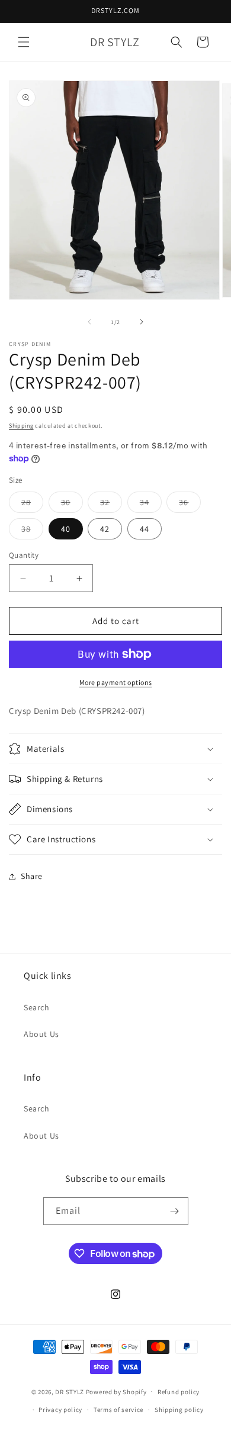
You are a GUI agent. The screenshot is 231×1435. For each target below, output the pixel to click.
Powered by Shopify (116, 1391)
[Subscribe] (175, 1211)
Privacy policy (60, 1409)
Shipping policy (179, 1409)
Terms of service (118, 1409)
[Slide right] (142, 322)
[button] (24, 42)
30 (72, 504)
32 (111, 504)
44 (144, 528)
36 (190, 504)
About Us (41, 1034)
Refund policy (179, 1392)
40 (65, 528)
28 (32, 504)
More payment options (115, 682)
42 (105, 528)
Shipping (21, 425)
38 (32, 531)
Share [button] (32, 876)
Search (37, 1007)
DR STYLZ (69, 1391)
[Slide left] (89, 322)
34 (151, 504)
